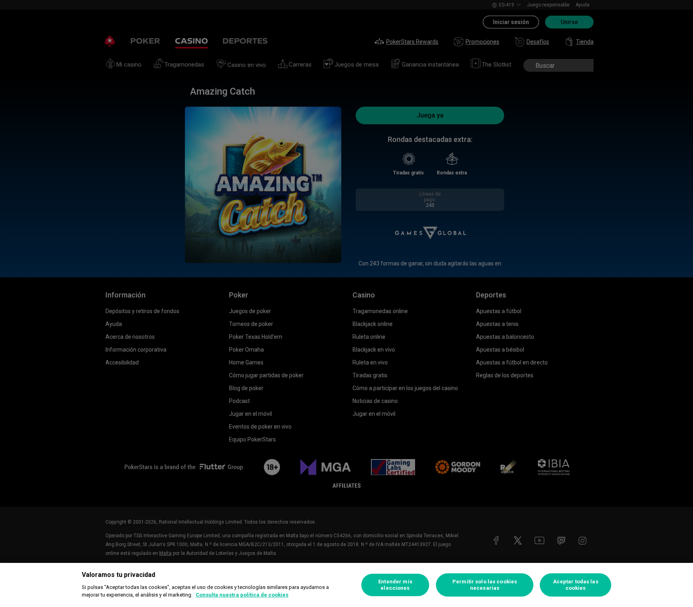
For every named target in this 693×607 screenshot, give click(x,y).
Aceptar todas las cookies (575, 585)
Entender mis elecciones (395, 585)
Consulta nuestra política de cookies (242, 595)
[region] (346, 585)
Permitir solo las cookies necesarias (484, 585)
